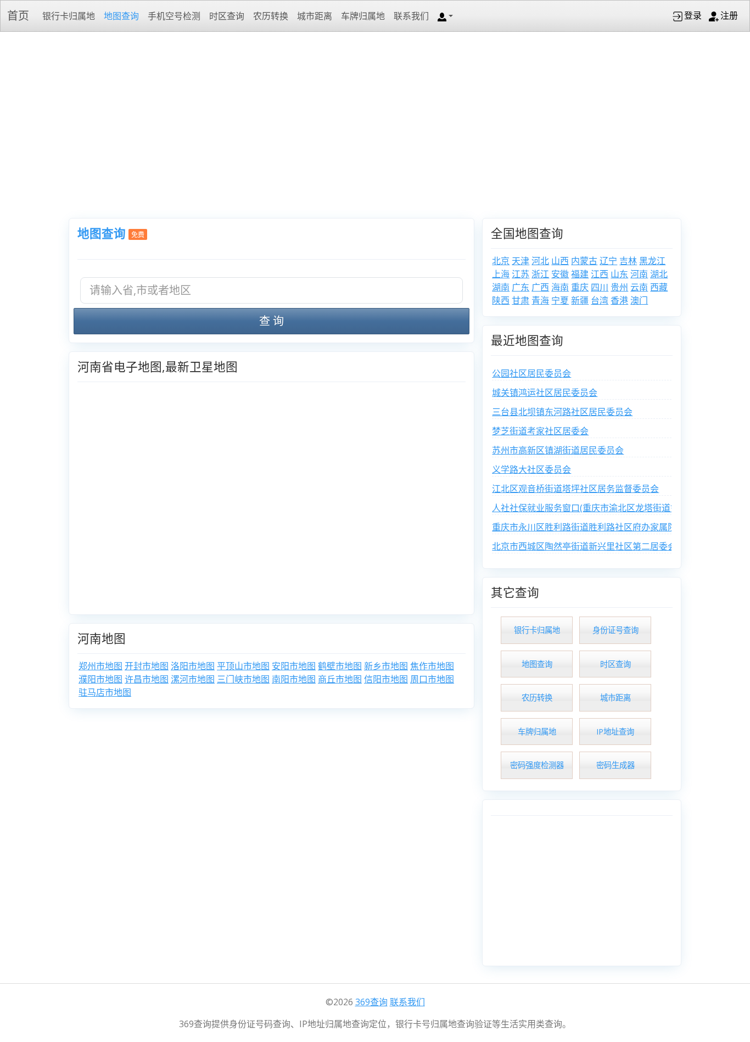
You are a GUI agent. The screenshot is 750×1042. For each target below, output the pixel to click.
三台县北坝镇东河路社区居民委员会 (562, 412)
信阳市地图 (386, 679)
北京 (501, 261)
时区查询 (226, 16)
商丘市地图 (340, 679)
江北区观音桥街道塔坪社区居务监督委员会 (575, 489)
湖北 (659, 274)
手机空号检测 (174, 16)
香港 (619, 300)
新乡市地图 (386, 666)
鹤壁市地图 (340, 666)
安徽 (560, 274)
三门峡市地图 (243, 679)
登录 (693, 15)
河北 (540, 261)
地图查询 (121, 16)
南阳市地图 (294, 679)
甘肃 (520, 300)
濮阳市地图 (100, 679)
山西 (560, 261)
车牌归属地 (363, 16)
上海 (501, 274)
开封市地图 (147, 666)
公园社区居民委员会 (531, 373)
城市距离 (314, 16)
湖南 (501, 287)
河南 (639, 274)
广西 (540, 287)
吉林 (628, 261)
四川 (599, 287)
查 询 (271, 320)
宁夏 (560, 300)
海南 (560, 287)
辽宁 (608, 261)
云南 (639, 287)
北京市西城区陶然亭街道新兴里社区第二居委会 (584, 546)
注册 (729, 15)
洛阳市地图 (193, 666)
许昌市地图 (147, 679)
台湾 (599, 300)
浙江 (540, 274)
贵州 (619, 287)
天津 (520, 261)
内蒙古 (584, 261)
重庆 (580, 287)
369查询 (371, 1002)
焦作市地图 (432, 666)
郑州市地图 (100, 666)
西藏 (659, 287)
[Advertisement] (375, 123)
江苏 (520, 274)
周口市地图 (432, 679)
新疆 (580, 300)
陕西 (501, 300)
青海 (540, 300)
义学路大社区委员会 (531, 469)
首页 (18, 15)
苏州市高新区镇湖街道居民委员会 (558, 450)
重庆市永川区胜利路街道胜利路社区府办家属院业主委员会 (606, 527)
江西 (599, 274)
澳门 (639, 300)
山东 (619, 274)
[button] (445, 16)
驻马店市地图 (105, 692)
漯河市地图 (193, 679)
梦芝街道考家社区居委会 (540, 431)
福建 (580, 274)
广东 (520, 287)
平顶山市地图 (243, 666)
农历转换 (270, 16)
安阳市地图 (294, 666)
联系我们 (411, 16)
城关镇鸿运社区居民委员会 (544, 392)
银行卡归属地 (68, 16)
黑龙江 (652, 261)
